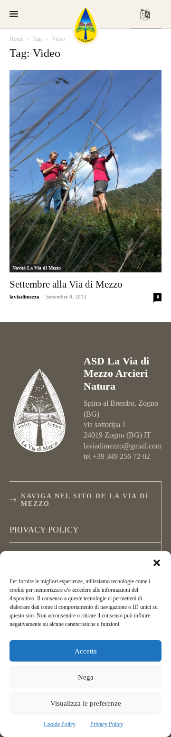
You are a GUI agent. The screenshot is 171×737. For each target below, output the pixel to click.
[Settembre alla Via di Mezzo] (86, 171)
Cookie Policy (60, 724)
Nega (86, 677)
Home (16, 39)
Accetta (86, 651)
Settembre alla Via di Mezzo (66, 284)
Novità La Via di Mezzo (36, 268)
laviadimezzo (24, 296)
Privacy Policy (106, 724)
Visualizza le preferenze (85, 703)
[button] (157, 563)
